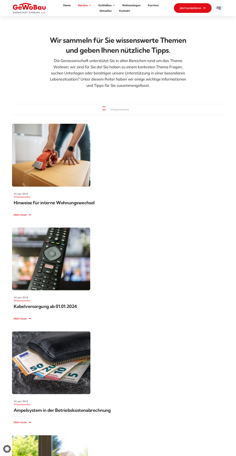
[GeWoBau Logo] (29, 4)
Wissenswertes (22, 196)
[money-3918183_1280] (51, 332)
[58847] (51, 125)
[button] (7, 449)
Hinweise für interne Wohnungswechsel (54, 202)
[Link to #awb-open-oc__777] (218, 8)
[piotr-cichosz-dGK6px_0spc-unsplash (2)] (51, 229)
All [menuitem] (103, 109)
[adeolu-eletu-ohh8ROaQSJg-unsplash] (50, 436)
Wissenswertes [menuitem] (119, 109)
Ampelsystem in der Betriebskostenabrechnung (62, 410)
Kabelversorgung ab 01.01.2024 (45, 306)
